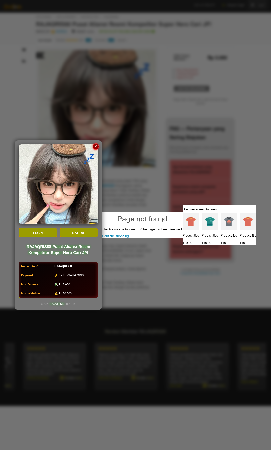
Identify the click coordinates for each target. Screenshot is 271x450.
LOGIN (38, 233)
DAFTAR (79, 233)
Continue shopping (115, 236)
